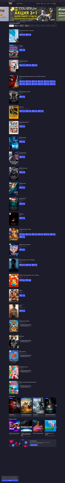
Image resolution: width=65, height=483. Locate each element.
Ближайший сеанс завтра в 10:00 (25, 341)
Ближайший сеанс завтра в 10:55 (25, 356)
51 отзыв (20, 79)
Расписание (38, 3)
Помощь (48, 3)
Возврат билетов (19, 3)
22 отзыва (20, 293)
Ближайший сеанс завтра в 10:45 (25, 371)
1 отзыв (20, 94)
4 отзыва (20, 247)
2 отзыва (20, 201)
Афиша (42, 3)
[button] (8, 14)
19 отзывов (20, 262)
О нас (45, 3)
